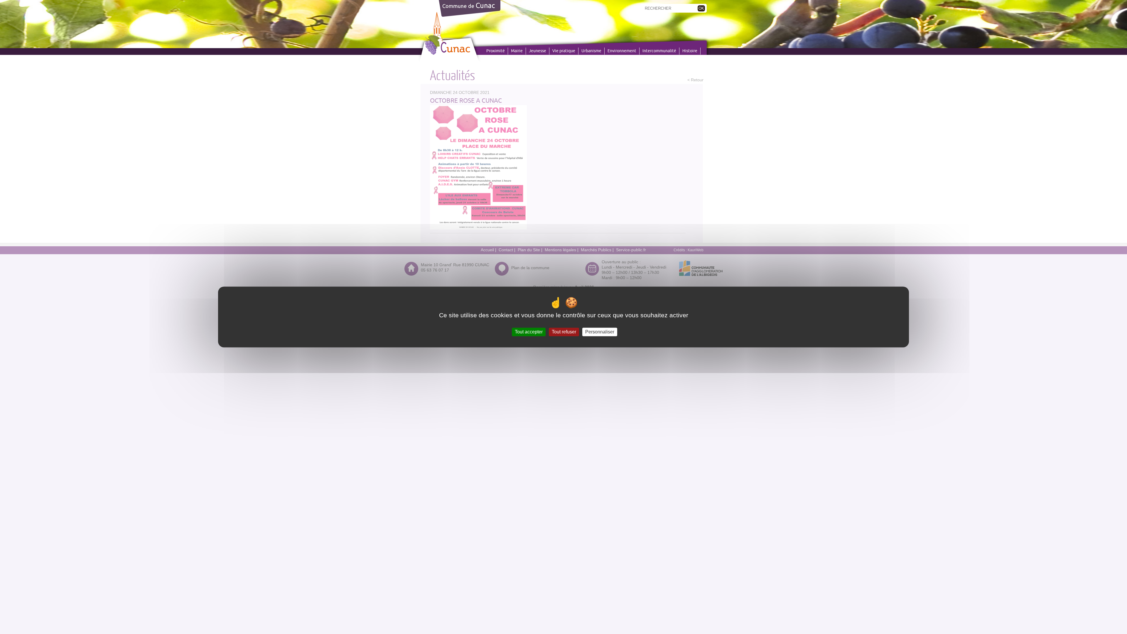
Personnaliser (599, 331)
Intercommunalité (659, 51)
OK (701, 8)
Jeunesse (537, 51)
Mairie (517, 51)
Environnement (622, 51)
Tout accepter (529, 331)
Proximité (495, 51)
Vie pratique (563, 51)
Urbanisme (591, 51)
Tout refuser (564, 331)
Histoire (689, 51)
